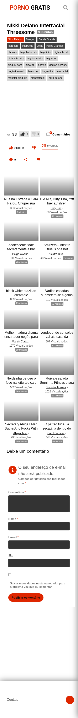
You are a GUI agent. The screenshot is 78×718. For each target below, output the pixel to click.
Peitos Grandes (54, 45)
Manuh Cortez (20, 341)
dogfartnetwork (16, 71)
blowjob (30, 65)
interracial (62, 71)
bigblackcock (61, 52)
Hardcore (13, 45)
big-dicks (45, 52)
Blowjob (30, 39)
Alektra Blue (56, 254)
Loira (40, 45)
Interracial (27, 45)
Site (10, 555)
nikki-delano (56, 77)
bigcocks (51, 58)
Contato (12, 699)
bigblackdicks (35, 58)
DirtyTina (56, 208)
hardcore (33, 71)
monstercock (38, 77)
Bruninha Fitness (56, 387)
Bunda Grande (47, 39)
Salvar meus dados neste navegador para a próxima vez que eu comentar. (37, 585)
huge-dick (47, 71)
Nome (13, 518)
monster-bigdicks (17, 77)
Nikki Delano (15, 39)
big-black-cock (28, 52)
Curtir (19, 148)
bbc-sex (12, 52)
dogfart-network (58, 65)
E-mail (13, 537)
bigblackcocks (16, 58)
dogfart (42, 65)
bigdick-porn (15, 65)
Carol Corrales (55, 433)
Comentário (17, 492)
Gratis (30, 7)
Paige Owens (20, 254)
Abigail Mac (20, 433)
